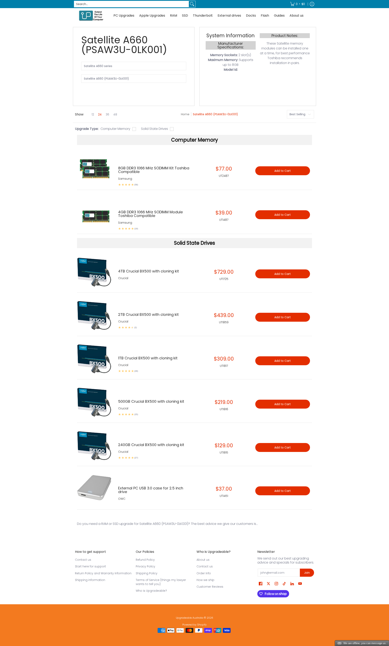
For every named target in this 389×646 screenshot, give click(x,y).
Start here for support (90, 566)
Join (307, 573)
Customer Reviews (210, 587)
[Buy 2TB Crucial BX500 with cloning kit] (94, 315)
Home (185, 114)
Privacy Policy (145, 566)
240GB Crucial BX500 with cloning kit (151, 444)
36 (107, 114)
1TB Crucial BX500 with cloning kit (147, 358)
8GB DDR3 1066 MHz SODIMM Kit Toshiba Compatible (153, 170)
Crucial (123, 278)
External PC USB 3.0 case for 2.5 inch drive (150, 490)
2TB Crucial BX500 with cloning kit (148, 314)
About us (203, 560)
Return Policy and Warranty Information (103, 573)
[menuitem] (297, 4)
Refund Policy (145, 560)
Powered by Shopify (194, 624)
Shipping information (90, 580)
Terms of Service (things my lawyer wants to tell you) (161, 582)
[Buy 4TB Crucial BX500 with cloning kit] (94, 271)
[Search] (192, 4)
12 (93, 114)
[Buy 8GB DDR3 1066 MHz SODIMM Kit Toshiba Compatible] (94, 168)
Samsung (125, 179)
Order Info (204, 573)
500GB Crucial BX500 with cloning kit (151, 401)
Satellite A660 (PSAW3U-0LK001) (215, 114)
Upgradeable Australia (189, 617)
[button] (260, 583)
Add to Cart (282, 274)
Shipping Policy (146, 573)
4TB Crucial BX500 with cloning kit (148, 271)
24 (100, 114)
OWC (121, 499)
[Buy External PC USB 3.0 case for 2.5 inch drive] (94, 488)
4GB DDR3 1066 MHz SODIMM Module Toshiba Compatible (150, 213)
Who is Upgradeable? (151, 591)
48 (115, 114)
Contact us (83, 560)
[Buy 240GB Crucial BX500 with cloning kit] (94, 445)
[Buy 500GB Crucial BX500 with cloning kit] (94, 402)
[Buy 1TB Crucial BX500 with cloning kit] (94, 358)
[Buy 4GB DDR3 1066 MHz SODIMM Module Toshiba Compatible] (94, 212)
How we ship (205, 580)
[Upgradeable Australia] (91, 15)
